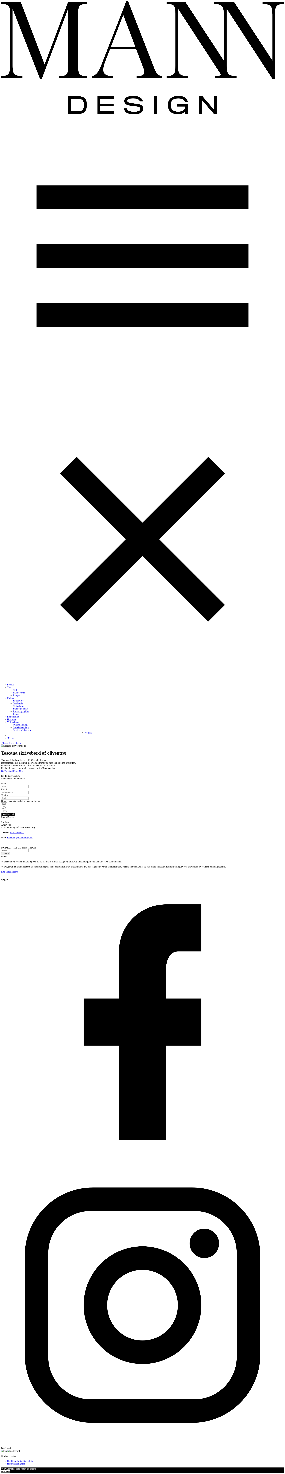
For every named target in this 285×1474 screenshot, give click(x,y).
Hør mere (5, 1471)
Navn (3, 783)
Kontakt (88, 732)
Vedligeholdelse (14, 722)
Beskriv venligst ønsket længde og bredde (20, 801)
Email (4, 789)
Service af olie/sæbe (22, 730)
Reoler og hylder (21, 711)
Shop (9, 687)
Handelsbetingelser (16, 1463)
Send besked (8, 814)
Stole (15, 690)
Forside (10, 684)
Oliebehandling (20, 724)
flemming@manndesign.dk (20, 837)
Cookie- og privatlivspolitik (20, 1461)
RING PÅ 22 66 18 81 (12, 771)
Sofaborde (18, 703)
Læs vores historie (9, 871)
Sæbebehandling (21, 727)
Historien (11, 719)
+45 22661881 (17, 832)
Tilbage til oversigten (11, 743)
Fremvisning (13, 716)
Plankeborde (19, 692)
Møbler (10, 698)
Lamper (16, 695)
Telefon (4, 795)
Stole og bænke (20, 708)
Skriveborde (18, 706)
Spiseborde (18, 700)
